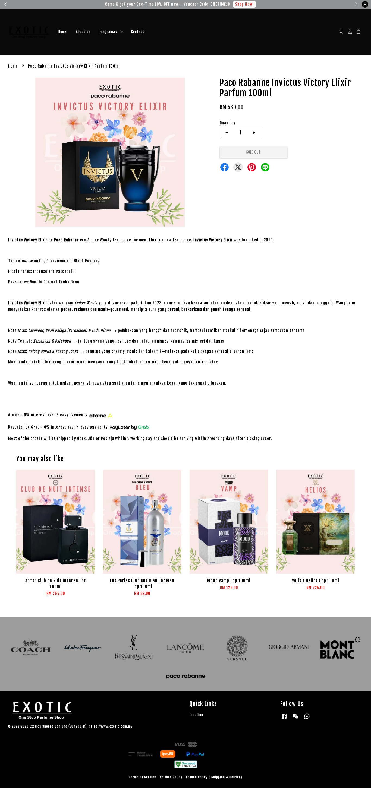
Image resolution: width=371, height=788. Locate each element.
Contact (137, 32)
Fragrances (109, 32)
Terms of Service (142, 777)
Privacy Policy (171, 777)
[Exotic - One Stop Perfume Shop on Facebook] (284, 719)
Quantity (227, 122)
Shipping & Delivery (226, 777)
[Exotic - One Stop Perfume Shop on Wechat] (295, 719)
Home (62, 32)
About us (83, 32)
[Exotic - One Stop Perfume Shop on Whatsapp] (307, 719)
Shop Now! (245, 4)
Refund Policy (196, 777)
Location (196, 715)
